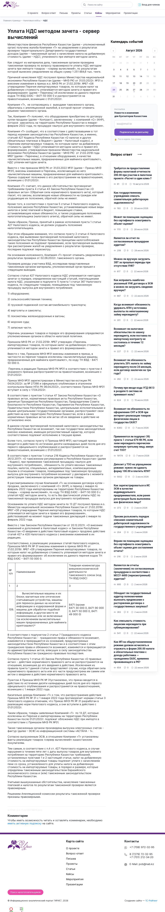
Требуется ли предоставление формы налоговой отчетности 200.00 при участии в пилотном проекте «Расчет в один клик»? (133, 173)
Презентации (131, 13)
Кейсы (98, 13)
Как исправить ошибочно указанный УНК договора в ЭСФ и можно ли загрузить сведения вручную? (133, 285)
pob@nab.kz (146, 864)
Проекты (76, 13)
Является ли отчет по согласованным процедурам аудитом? (131, 241)
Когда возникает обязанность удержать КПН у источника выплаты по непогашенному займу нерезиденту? (132, 309)
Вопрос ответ (121, 154)
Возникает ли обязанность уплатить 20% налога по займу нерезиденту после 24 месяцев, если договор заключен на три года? (133, 366)
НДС (45, 20)
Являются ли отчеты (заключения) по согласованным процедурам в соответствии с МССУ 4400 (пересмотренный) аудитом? (134, 572)
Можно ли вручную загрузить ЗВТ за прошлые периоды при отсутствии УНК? (132, 262)
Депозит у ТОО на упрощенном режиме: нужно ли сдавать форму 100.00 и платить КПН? (132, 468)
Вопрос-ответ (49, 13)
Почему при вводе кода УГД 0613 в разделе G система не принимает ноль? (134, 391)
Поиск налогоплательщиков (25, 892)
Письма (63, 13)
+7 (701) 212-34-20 (141, 857)
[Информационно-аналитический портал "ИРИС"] (11, 4)
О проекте (33, 13)
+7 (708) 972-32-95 (142, 847)
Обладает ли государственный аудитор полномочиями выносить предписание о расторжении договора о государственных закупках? (132, 599)
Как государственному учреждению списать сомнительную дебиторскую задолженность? (131, 197)
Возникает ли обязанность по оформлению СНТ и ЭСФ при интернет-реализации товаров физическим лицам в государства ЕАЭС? (132, 415)
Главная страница (13, 20)
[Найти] (84, 5)
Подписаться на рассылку (134, 132)
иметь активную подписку (25, 823)
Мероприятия (113, 13)
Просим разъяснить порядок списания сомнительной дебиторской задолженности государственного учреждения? (133, 521)
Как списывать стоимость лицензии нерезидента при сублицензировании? (130, 624)
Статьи (88, 13)
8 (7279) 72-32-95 (141, 854)
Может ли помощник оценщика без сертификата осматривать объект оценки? (133, 220)
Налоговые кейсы (33, 20)
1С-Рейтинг (151, 900)
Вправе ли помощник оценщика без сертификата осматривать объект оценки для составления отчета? (133, 546)
